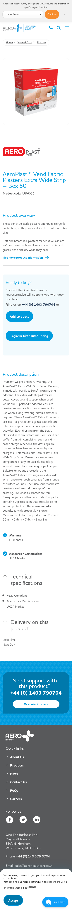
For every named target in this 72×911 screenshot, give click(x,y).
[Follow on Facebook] (9, 820)
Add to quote (19, 316)
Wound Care (25, 42)
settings (32, 886)
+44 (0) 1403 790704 (38, 304)
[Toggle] (5, 577)
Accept (13, 900)
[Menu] (67, 28)
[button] (55, 902)
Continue (51, 14)
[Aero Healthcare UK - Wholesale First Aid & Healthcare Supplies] (19, 28)
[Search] (59, 28)
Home (9, 42)
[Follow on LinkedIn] (36, 820)
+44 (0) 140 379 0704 (28, 856)
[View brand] (21, 151)
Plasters (41, 42)
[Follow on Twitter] (23, 820)
